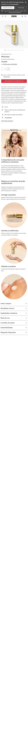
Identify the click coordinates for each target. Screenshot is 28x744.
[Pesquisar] (5, 16)
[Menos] (2, 68)
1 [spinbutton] (5, 69)
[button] (14, 303)
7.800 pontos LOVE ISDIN (10, 64)
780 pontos (6, 76)
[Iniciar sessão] (22, 16)
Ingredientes (8, 117)
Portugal (21, 7)
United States (8, 7)
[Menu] (2, 16)
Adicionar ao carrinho (13, 81)
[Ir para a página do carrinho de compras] (25, 16)
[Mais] (8, 68)
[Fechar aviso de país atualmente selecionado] (25, 2)
